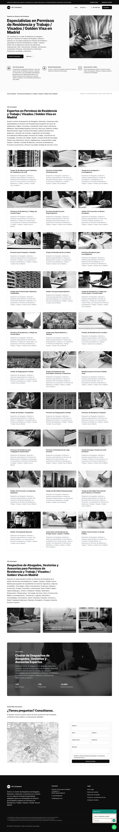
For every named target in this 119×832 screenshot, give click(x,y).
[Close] (114, 811)
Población (95, 739)
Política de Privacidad (90, 755)
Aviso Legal (90, 789)
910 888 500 (96, 7)
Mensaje (74, 747)
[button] (39, 733)
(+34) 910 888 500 (57, 796)
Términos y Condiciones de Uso (96, 797)
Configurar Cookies (92, 800)
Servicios (82, 7)
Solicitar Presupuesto (14, 56)
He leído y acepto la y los (89, 756)
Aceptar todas (94, 2)
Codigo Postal (76, 739)
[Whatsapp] (114, 827)
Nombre (74, 725)
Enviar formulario (91, 761)
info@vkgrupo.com (57, 798)
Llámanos (29, 56)
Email (74, 732)
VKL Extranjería (16, 7)
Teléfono (94, 732)
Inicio (76, 7)
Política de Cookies (92, 792)
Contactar (106, 7)
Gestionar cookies (107, 2)
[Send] (114, 820)
